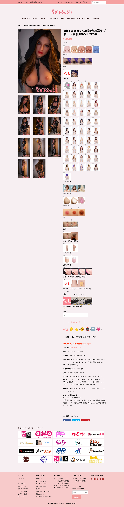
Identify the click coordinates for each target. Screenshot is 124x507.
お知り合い (97, 19)
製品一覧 (25, 19)
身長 (63, 19)
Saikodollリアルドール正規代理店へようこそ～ (31, 2)
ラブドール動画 (22, 494)
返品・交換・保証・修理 (43, 491)
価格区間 (80, 19)
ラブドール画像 (22, 491)
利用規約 (38, 489)
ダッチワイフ (22, 481)
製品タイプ (54, 19)
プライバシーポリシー (42, 484)
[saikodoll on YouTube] (103, 479)
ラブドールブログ (23, 489)
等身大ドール (22, 486)
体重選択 (70, 19)
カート (87, 2)
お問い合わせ (40, 478)
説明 (67, 337)
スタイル (44, 19)
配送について (40, 494)
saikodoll (61, 503)
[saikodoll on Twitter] (92, 479)
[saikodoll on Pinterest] (97, 479)
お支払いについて (41, 481)
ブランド (34, 19)
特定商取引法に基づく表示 (84, 337)
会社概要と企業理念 (42, 486)
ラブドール (21, 478)
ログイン (60, 2)
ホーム (20, 25)
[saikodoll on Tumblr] (100, 479)
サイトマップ (22, 496)
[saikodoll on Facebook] (94, 479)
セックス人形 (22, 484)
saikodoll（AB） (76, 348)
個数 (64, 312)
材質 (88, 19)
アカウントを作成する (74, 2)
